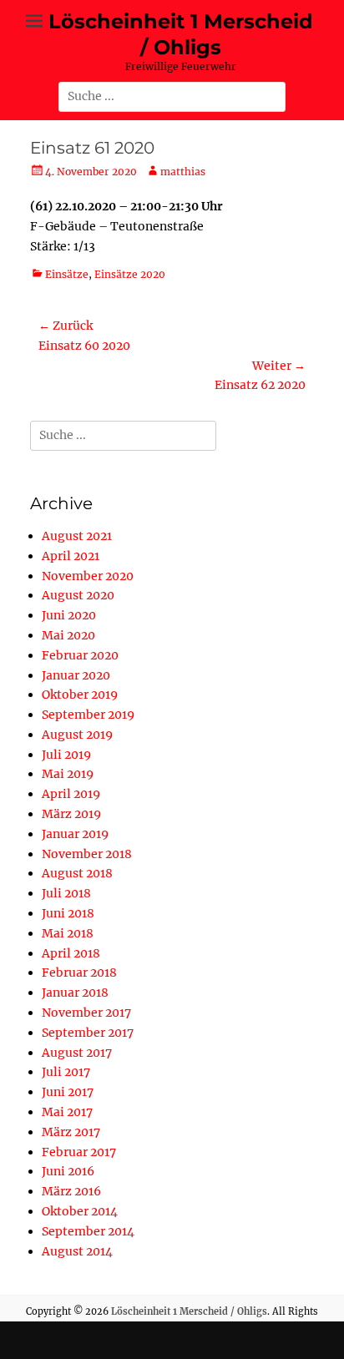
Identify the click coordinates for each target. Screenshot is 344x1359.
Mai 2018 (68, 933)
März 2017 (71, 1131)
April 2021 (70, 555)
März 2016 (71, 1191)
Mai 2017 (67, 1111)
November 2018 (87, 853)
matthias (182, 171)
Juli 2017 (66, 1071)
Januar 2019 (75, 833)
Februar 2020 (80, 655)
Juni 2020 (69, 615)
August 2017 (77, 1052)
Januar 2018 (75, 992)
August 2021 (77, 535)
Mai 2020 (68, 635)
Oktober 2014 (80, 1211)
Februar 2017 (79, 1151)
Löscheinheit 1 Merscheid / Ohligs (189, 1311)
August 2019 (77, 734)
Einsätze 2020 (129, 274)
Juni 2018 (68, 913)
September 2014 (88, 1231)
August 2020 (78, 595)
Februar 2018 (79, 972)
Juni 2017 (68, 1091)
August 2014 (77, 1251)
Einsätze (67, 274)
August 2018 (77, 873)
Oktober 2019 (80, 694)
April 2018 (71, 953)
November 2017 (86, 1012)
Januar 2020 (76, 675)
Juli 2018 (66, 893)
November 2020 (88, 576)
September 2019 (88, 714)
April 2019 (71, 793)
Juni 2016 (68, 1171)
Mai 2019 (68, 773)
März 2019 (71, 813)
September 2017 (88, 1032)
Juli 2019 (66, 754)
